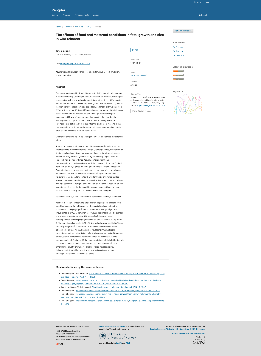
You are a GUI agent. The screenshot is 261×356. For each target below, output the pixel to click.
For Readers (178, 47)
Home (58, 27)
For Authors (178, 51)
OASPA (119, 343)
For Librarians (178, 55)
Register (197, 2)
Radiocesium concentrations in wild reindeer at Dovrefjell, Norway (105, 290)
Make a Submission (183, 31)
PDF (136, 50)
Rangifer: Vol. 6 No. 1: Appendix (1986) (88, 297)
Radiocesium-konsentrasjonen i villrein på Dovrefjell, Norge (102, 301)
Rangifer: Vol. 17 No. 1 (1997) (133, 287)
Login (207, 2)
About (96, 15)
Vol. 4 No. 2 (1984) (83, 27)
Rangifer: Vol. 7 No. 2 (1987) (147, 290)
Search (204, 15)
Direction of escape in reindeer (105, 287)
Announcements (82, 15)
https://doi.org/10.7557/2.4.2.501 (75, 63)
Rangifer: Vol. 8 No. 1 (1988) (83, 277)
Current (55, 15)
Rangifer (58, 10)
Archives (66, 15)
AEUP (128, 343)
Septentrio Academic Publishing (112, 326)
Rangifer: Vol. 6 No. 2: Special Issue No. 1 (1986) (106, 284)
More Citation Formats (141, 111)
